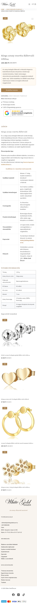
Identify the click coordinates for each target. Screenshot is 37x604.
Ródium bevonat (5, 580)
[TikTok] (23, 594)
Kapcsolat (3, 554)
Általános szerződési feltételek (9, 544)
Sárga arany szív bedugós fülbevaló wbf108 (15, 399)
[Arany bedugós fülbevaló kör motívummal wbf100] (18, 423)
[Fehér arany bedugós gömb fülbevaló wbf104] (18, 335)
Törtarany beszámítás (7, 570)
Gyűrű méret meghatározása (9, 577)
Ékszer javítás (5, 575)
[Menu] (29, 4)
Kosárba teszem (12, 90)
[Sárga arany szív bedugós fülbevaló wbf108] (18, 379)
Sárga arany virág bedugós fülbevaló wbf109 (15, 487)
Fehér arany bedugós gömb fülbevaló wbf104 (15, 355)
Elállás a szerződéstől (7, 558)
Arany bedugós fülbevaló (18, 96)
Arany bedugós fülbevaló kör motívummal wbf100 (17, 443)
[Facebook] (13, 594)
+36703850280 (5, 525)
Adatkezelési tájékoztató (7, 547)
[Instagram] (18, 594)
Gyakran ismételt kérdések (8, 549)
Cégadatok (4, 556)
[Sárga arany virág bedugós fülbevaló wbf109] (18, 467)
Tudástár (3, 582)
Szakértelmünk (5, 551)
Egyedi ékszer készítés (7, 573)
